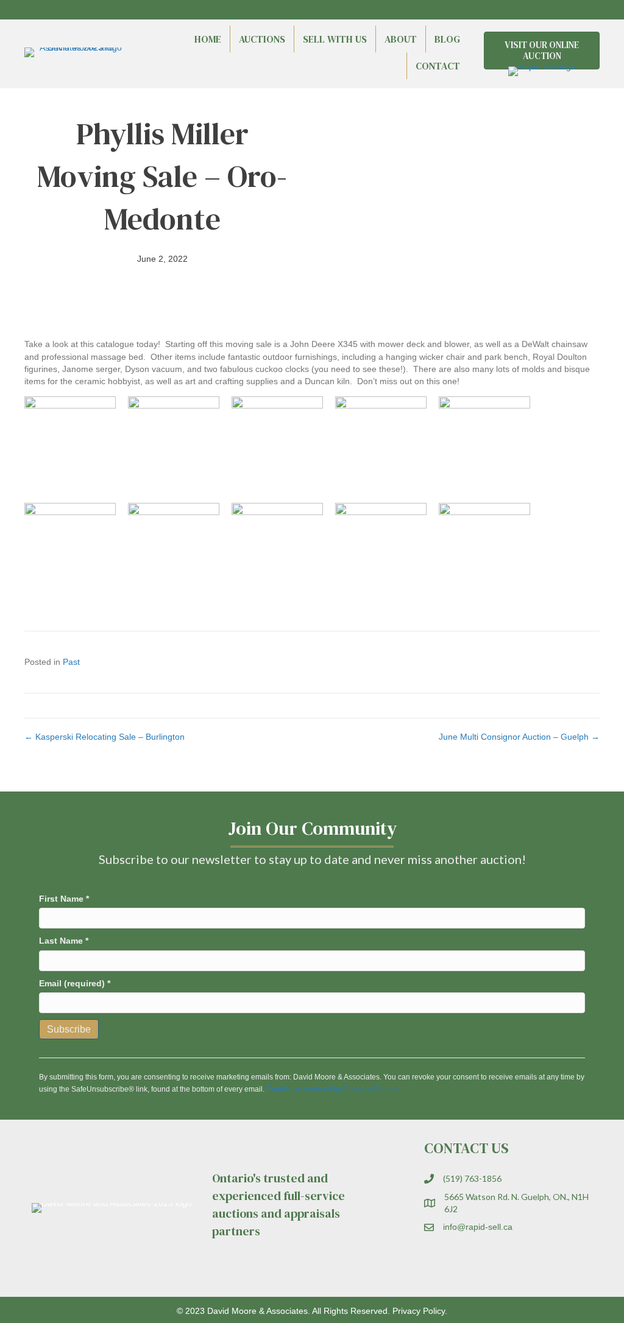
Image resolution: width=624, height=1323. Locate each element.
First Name (64, 899)
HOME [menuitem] (207, 39)
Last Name (63, 941)
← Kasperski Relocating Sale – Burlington (104, 737)
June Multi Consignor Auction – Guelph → (519, 737)
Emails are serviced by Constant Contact (333, 1089)
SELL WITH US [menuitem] (335, 39)
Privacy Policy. (419, 1311)
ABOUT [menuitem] (401, 39)
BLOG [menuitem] (447, 39)
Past (71, 662)
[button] (557, 10)
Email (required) (74, 983)
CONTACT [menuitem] (438, 65)
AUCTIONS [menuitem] (262, 39)
